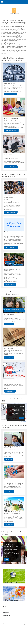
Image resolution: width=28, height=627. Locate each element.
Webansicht (23, 624)
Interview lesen (8, 459)
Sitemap (10, 623)
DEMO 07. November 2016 (10, 212)
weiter (21, 417)
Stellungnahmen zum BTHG (11, 130)
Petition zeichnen (9, 323)
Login (24, 623)
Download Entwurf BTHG (10, 94)
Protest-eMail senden (10, 391)
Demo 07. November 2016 (10, 247)
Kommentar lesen (9, 491)
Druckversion (6, 623)
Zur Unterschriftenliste (10, 284)
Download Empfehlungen (10, 166)
